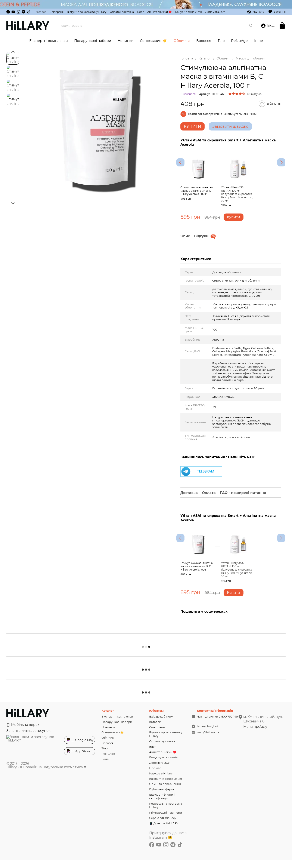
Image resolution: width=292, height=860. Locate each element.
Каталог (40, 11)
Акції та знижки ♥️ (159, 11)
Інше (258, 41)
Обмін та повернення (165, 784)
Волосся (203, 41)
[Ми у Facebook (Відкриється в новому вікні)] (8, 11)
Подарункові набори (92, 41)
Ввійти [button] (192, 114)
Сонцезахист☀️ (153, 41)
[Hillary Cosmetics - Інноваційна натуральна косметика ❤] (27, 713)
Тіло (221, 41)
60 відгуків (254, 94)
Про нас (155, 768)
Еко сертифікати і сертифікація (162, 796)
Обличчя (182, 41)
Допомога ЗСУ (215, 11)
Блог (140, 11)
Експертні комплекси (48, 41)
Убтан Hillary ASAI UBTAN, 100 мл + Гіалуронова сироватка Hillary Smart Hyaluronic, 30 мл (237, 194)
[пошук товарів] (251, 25)
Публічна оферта (161, 789)
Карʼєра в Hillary (161, 773)
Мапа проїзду (255, 727)
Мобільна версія (25, 725)
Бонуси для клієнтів (188, 11)
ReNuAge (239, 41)
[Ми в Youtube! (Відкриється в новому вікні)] (13, 11)
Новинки (126, 41)
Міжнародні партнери (165, 812)
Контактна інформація (165, 778)
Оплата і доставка (122, 11)
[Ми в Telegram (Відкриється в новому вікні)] (23, 11)
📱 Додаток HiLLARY (163, 823)
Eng (261, 11)
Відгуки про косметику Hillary (86, 11)
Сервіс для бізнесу (162, 818)
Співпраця (56, 11)
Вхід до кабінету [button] (161, 716)
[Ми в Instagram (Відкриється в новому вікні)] (18, 11)
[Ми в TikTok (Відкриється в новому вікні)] (28, 11)
